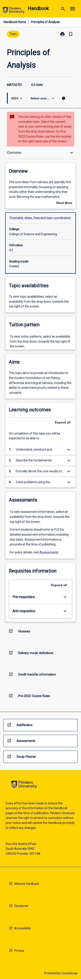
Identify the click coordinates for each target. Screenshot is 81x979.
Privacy (19, 950)
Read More (64, 203)
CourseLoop (69, 973)
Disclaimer (21, 906)
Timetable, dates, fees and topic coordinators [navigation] (40, 218)
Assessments (49, 552)
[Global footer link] (24, 785)
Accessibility (22, 928)
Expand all (62, 422)
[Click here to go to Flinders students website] (13, 11)
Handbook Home (14, 22)
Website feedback (26, 884)
